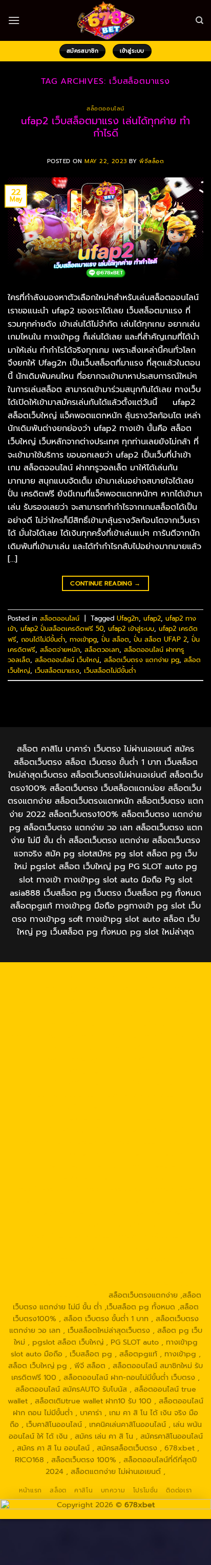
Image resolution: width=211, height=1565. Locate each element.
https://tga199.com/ (63, 1130)
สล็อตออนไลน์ (105, 108)
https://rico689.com (118, 988)
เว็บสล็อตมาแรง (57, 670)
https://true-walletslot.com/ (154, 1283)
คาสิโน (83, 1490)
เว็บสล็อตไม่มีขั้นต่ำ (110, 670)
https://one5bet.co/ (144, 1118)
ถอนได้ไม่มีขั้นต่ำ (43, 639)
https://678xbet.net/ (141, 1082)
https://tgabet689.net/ (67, 1259)
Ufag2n (128, 618)
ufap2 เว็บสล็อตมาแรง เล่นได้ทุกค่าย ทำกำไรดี (105, 127)
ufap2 (152, 618)
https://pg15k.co (169, 1011)
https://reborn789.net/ (142, 1130)
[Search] (199, 20)
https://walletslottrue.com (139, 1153)
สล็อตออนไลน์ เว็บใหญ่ (67, 660)
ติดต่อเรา (179, 1490)
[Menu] (14, 20)
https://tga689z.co (143, 976)
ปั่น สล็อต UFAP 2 (160, 639)
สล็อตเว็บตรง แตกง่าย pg (141, 660)
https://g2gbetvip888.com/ (152, 1200)
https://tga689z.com (71, 976)
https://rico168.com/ (142, 1106)
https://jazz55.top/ (154, 1177)
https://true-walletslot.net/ (56, 1283)
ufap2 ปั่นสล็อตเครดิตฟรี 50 (61, 628)
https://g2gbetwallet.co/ (70, 1235)
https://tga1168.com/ (136, 1047)
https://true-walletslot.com (71, 1177)
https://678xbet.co (61, 1094)
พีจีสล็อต (151, 161)
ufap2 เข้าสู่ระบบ (131, 628)
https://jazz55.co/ (69, 1200)
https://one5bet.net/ (69, 1118)
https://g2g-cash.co (89, 1000)
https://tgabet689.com (141, 1247)
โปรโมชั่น (145, 1490)
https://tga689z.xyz (45, 988)
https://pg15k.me (43, 1011)
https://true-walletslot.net (63, 1141)
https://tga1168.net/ (69, 1071)
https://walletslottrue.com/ (56, 1271)
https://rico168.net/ (68, 1106)
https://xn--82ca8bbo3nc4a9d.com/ (105, 1224)
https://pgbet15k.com (137, 1023)
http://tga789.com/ (141, 1059)
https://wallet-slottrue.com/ (154, 1271)
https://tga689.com (150, 1235)
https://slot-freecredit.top (152, 1165)
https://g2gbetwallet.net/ (154, 1212)
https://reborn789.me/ (152, 1141)
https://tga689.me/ (63, 1247)
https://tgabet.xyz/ (70, 1059)
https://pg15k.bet (159, 1000)
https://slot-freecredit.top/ (58, 1295)
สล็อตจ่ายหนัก (60, 649)
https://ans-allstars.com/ (140, 1094)
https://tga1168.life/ (67, 1082)
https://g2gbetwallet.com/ (59, 1212)
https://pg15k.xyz (106, 1011)
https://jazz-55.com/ (117, 1188)
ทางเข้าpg (83, 639)
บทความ (113, 1490)
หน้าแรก (30, 1490)
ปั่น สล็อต (115, 639)
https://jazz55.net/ (59, 1153)
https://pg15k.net (66, 1023)
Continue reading (105, 583)
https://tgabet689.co (147, 1259)
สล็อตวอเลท (102, 649)
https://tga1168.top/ (142, 1071)
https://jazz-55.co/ (45, 1188)
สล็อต (58, 1490)
